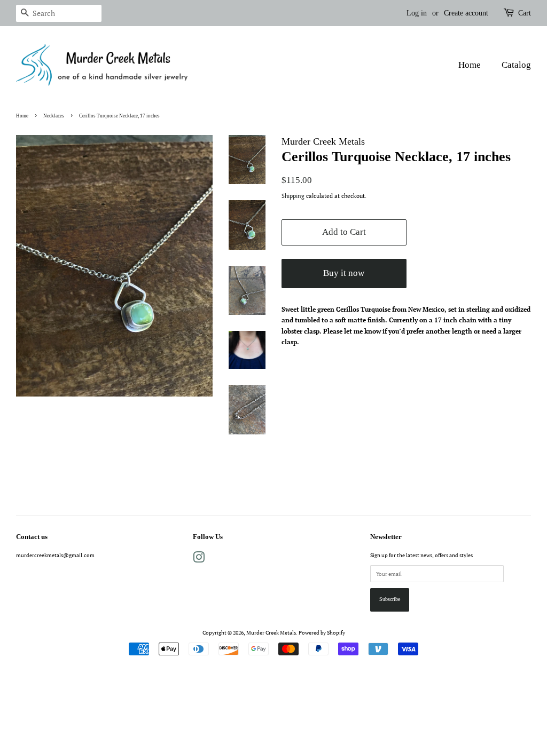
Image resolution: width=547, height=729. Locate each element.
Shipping (293, 196)
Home (469, 65)
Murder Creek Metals (271, 632)
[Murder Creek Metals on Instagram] (199, 560)
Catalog (516, 65)
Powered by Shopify (322, 632)
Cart (524, 13)
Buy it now (343, 273)
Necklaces (53, 115)
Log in (417, 13)
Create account (466, 13)
